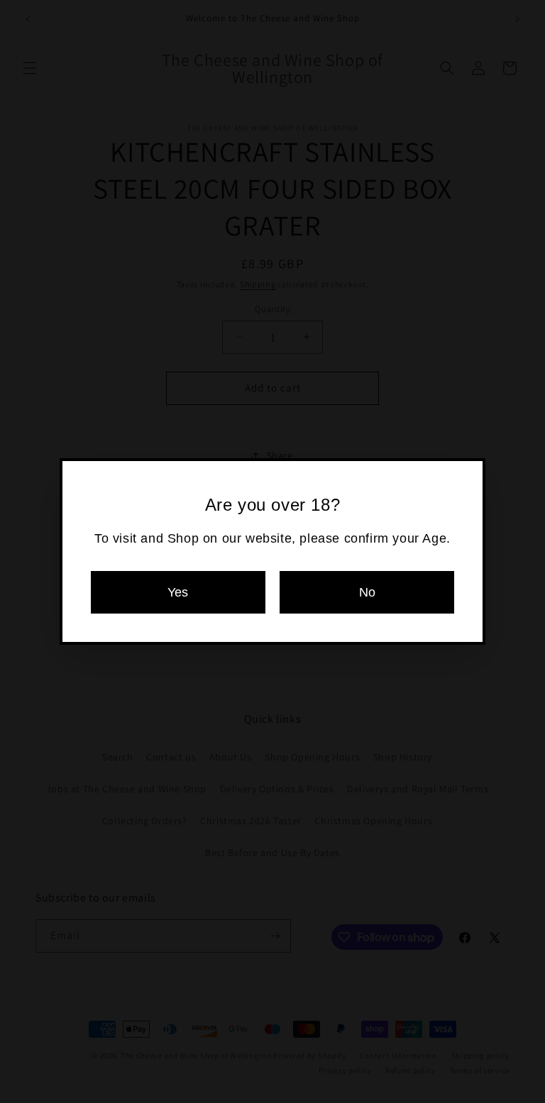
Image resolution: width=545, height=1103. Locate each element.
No (367, 592)
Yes (177, 592)
